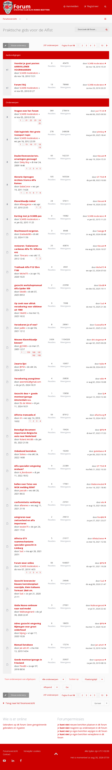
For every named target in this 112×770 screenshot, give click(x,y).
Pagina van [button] (68, 45)
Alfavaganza (25, 204)
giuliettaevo (99, 451)
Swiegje (100, 231)
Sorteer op (83, 679)
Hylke (101, 363)
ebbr (102, 378)
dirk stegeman (97, 339)
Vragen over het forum (26, 110)
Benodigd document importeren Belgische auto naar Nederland (25, 433)
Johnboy (100, 131)
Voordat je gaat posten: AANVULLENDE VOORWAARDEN (27, 66)
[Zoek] (106, 29)
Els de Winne (26, 403)
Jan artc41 (24, 648)
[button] (107, 45)
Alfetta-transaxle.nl (24, 414)
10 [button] (102, 45)
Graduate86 (25, 234)
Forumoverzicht (10, 19)
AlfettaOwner (98, 538)
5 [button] (94, 45)
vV (21, 418)
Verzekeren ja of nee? (25, 324)
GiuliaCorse (25, 186)
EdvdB (23, 291)
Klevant (101, 156)
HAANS (23, 313)
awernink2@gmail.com (30, 381)
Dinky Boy (24, 162)
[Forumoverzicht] (26, 7)
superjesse (99, 659)
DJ (103, 393)
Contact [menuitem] (6, 754)
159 (28, 352)
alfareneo (24, 505)
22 (31, 120)
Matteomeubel (97, 484)
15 (27, 144)
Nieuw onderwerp (18, 45)
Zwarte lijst (20, 363)
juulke (22, 327)
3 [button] (86, 45)
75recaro (24, 255)
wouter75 (24, 526)
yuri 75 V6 (99, 111)
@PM (22, 366)
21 (27, 120)
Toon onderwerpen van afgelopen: (31, 679)
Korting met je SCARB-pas (28, 216)
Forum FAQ (20, 84)
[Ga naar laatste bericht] (105, 64)
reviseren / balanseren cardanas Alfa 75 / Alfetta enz (28, 249)
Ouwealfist (99, 324)
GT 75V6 (100, 177)
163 (39, 355)
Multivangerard (27, 611)
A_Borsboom (26, 472)
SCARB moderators (29, 73)
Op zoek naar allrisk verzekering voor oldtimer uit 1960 (28, 306)
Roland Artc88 (26, 439)
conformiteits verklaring (27, 502)
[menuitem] (71, 6)
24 (40, 120)
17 (35, 144)
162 (33, 355)
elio (102, 502)
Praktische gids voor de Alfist (28, 30)
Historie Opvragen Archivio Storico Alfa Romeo (25, 180)
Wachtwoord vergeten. (26, 230)
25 (40, 123)
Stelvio (23, 454)
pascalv (23, 490)
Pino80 (23, 666)
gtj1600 (23, 346)
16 (31, 144)
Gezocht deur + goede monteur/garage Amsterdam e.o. (26, 396)
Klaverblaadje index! (24, 201)
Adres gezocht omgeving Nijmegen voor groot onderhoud (27, 626)
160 (33, 352)
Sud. (102, 303)
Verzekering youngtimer (27, 378)
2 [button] (82, 45)
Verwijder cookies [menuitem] (32, 751)
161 (39, 352)
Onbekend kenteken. (25, 451)
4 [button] (90, 45)
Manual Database (23, 644)
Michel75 (24, 273)
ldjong (23, 633)
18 (40, 144)
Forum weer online (24, 563)
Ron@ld (100, 517)
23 (35, 120)
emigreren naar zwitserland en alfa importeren (24, 520)
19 (40, 147)
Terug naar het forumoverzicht (20, 703)
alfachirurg (99, 415)
